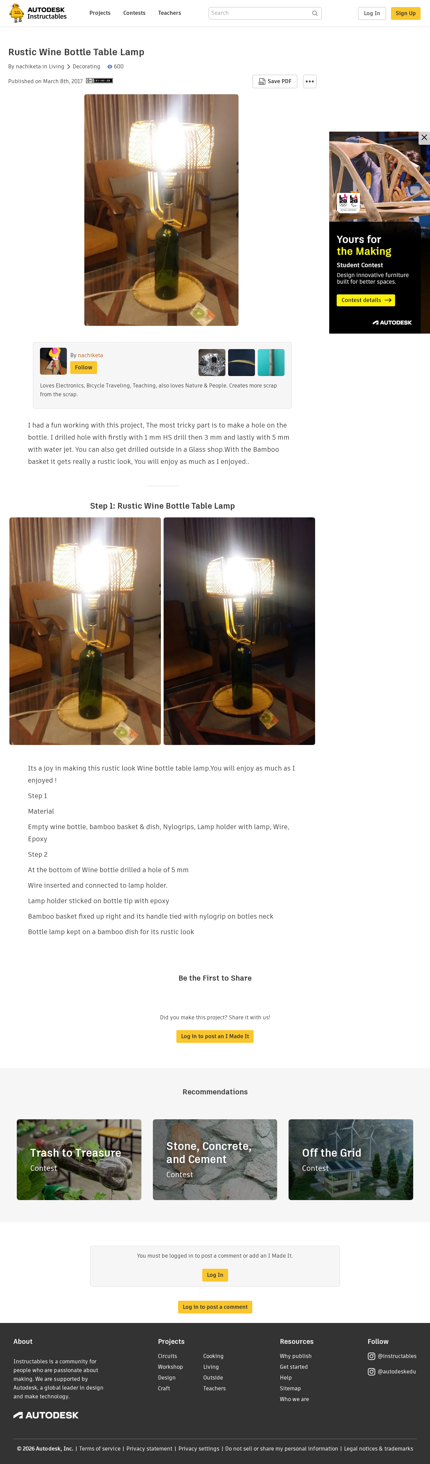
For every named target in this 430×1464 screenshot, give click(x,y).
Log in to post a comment (215, 1307)
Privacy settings (199, 1449)
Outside (213, 1378)
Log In (372, 13)
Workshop (170, 1367)
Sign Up (406, 13)
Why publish (296, 1356)
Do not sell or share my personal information (281, 1449)
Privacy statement (149, 1449)
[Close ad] (424, 138)
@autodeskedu (397, 1371)
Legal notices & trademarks (378, 1449)
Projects (100, 13)
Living (56, 66)
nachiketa (28, 66)
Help (286, 1378)
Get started (294, 1367)
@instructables (397, 1356)
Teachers (169, 13)
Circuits (167, 1356)
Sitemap (290, 1388)
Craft (164, 1388)
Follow (83, 367)
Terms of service (100, 1449)
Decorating (86, 66)
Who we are (294, 1399)
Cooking (213, 1356)
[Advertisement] (379, 233)
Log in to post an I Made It (215, 1036)
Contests (134, 13)
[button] (309, 81)
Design (167, 1378)
